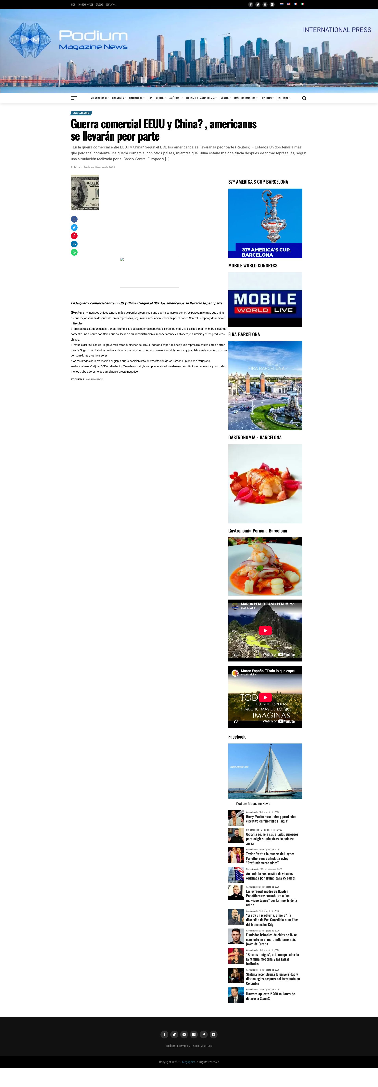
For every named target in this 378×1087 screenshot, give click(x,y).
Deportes (266, 98)
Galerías (99, 4)
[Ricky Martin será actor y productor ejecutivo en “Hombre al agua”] (236, 817)
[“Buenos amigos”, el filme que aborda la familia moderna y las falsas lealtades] (236, 956)
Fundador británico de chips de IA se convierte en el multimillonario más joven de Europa (271, 939)
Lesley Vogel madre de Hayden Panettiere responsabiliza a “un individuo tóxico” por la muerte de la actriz (271, 897)
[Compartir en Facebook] (74, 219)
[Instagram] (272, 4)
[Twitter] (257, 4)
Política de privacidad (178, 1046)
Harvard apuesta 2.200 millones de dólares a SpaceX (270, 996)
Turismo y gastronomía (200, 98)
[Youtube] (265, 4)
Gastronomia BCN (245, 98)
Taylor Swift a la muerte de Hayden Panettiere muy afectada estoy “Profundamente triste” (270, 858)
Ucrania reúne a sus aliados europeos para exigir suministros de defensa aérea (272, 838)
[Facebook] (250, 4)
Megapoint (188, 1062)
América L (175, 98)
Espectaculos (156, 98)
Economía (118, 98)
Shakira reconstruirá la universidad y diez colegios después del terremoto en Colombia (273, 978)
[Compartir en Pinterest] (74, 235)
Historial (282, 98)
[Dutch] (282, 4)
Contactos (111, 4)
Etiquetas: (78, 379)
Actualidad (136, 98)
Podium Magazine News (253, 804)
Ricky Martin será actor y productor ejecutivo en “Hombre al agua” (271, 818)
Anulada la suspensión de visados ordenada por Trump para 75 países (271, 876)
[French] (295, 4)
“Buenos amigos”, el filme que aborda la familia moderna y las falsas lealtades (272, 959)
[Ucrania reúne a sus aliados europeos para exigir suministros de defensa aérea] (236, 835)
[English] (288, 4)
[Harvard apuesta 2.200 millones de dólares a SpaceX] (236, 995)
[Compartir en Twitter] (74, 227)
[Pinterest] (204, 1034)
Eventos (224, 98)
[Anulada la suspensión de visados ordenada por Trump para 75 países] (236, 874)
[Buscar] (304, 98)
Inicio (73, 4)
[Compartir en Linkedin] (74, 244)
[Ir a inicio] (189, 51)
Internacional (98, 98)
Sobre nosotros (85, 4)
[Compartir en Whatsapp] (74, 252)
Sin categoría (252, 830)
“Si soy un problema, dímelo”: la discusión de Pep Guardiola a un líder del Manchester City (272, 919)
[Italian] (302, 4)
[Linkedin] (214, 1034)
